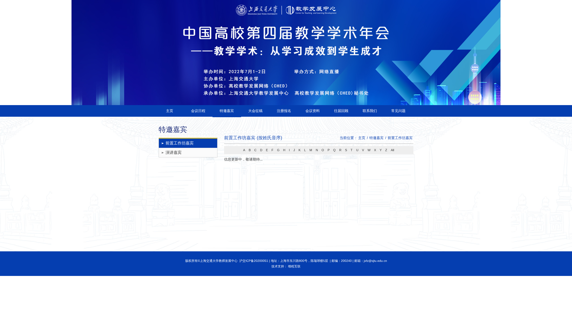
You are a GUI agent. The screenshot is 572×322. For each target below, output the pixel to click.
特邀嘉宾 (227, 111)
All (392, 150)
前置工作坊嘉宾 (180, 143)
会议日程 (198, 111)
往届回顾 (341, 111)
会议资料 (312, 111)
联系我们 (370, 111)
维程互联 (294, 266)
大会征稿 (255, 111)
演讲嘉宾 (174, 152)
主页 (169, 111)
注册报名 (284, 111)
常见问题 (398, 111)
